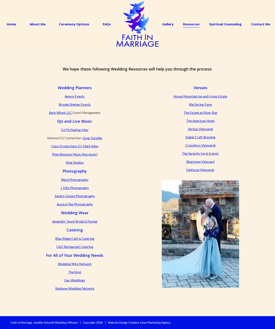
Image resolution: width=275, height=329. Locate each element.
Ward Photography (75, 180)
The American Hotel (200, 121)
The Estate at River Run (200, 113)
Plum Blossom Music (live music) (75, 154)
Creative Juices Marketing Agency (149, 322)
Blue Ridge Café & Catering (74, 238)
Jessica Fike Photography (75, 204)
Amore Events (75, 96)
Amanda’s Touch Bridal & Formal (74, 221)
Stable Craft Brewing (200, 137)
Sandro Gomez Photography (75, 196)
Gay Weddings (74, 280)
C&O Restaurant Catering (74, 247)
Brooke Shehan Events (75, 104)
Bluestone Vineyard (200, 162)
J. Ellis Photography (75, 188)
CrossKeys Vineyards (200, 145)
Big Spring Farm (200, 104)
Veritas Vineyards (200, 129)
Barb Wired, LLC (60, 113)
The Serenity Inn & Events (200, 153)
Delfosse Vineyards (200, 170)
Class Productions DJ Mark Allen (74, 146)
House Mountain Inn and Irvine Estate (200, 96)
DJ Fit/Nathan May (75, 130)
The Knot (74, 272)
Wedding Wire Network (75, 264)
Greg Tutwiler (92, 138)
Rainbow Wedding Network (74, 288)
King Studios (75, 162)
